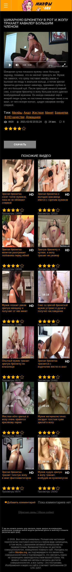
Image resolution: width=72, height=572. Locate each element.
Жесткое (38, 112)
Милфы (17, 112)
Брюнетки (61, 112)
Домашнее (33, 117)
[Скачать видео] (20, 145)
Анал (27, 112)
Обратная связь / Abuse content (36, 512)
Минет (49, 112)
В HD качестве (14, 117)
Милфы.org (21, 552)
